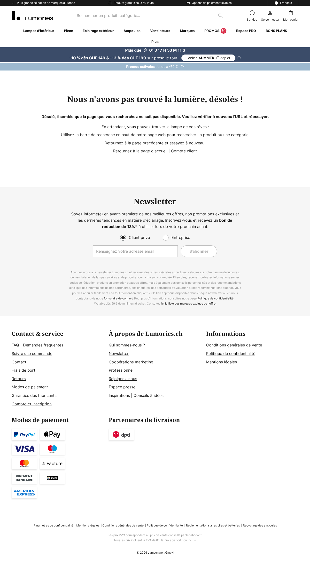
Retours (19, 378)
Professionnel (121, 370)
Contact (19, 362)
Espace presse (122, 387)
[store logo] (32, 15)
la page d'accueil (151, 151)
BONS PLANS (276, 31)
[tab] (58, 368)
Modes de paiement (30, 387)
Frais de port (23, 370)
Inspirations (119, 395)
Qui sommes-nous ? (127, 345)
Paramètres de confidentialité (53, 525)
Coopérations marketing (131, 362)
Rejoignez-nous (123, 378)
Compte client (184, 151)
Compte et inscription (32, 404)
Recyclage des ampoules (260, 525)
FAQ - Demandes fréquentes (37, 345)
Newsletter (119, 353)
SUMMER (208, 57)
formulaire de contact (118, 298)
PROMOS (211, 31)
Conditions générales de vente (234, 345)
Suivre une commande (32, 353)
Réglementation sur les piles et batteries (213, 525)
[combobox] (150, 15)
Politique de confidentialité (215, 298)
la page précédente (145, 143)
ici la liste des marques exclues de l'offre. (188, 303)
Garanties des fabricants (34, 395)
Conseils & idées (148, 395)
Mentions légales (221, 362)
